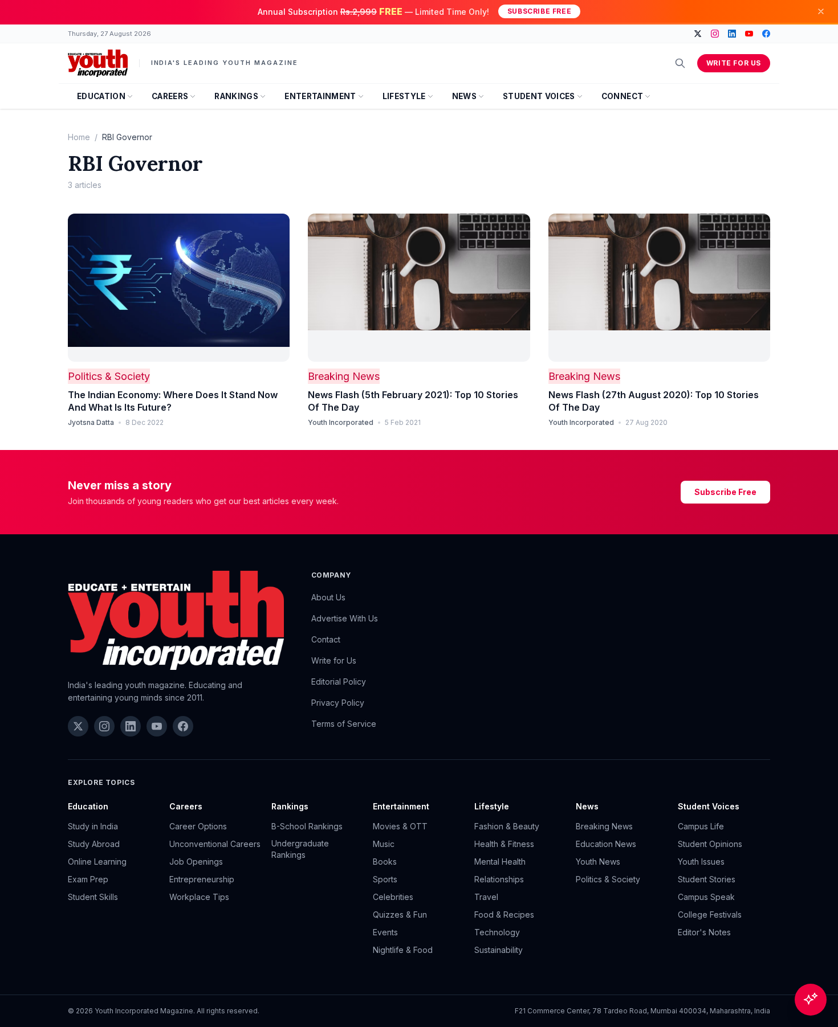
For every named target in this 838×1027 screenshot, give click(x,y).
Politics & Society (109, 376)
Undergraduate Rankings (300, 849)
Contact (325, 639)
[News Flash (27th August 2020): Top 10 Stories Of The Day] (659, 288)
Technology (497, 932)
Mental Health (500, 861)
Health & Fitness (504, 844)
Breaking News (344, 376)
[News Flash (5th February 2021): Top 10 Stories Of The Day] (419, 288)
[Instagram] (715, 34)
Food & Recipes (504, 914)
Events (385, 932)
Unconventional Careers (215, 844)
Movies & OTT (400, 826)
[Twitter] (698, 34)
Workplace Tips (199, 897)
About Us (328, 597)
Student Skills (93, 897)
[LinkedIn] (732, 34)
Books (385, 861)
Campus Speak (706, 897)
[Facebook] (766, 34)
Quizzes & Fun (400, 914)
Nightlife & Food (403, 950)
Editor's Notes (704, 932)
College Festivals (710, 914)
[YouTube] (749, 34)
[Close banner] (821, 11)
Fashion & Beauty (506, 826)
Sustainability (498, 950)
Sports (385, 879)
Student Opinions (710, 844)
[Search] (680, 63)
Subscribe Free (539, 11)
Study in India (93, 826)
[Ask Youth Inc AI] (811, 1000)
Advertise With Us (344, 618)
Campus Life (701, 826)
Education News (606, 844)
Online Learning (97, 861)
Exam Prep (88, 879)
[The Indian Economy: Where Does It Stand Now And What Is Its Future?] (179, 288)
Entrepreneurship (201, 879)
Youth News (598, 861)
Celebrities (393, 897)
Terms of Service (343, 724)
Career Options (198, 826)
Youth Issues (701, 861)
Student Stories (706, 879)
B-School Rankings (307, 826)
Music (383, 844)
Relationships (499, 879)
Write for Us (733, 63)
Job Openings (196, 861)
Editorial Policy (338, 681)
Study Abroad (94, 844)
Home (79, 137)
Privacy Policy (337, 702)
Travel (486, 897)
